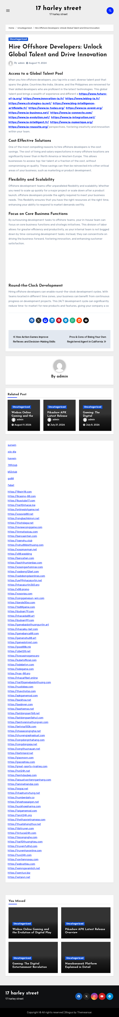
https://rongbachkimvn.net (23, 518)
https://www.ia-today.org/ (47, 108)
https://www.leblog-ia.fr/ (82, 98)
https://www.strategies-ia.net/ (30, 103)
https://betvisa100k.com (22, 726)
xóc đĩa (12, 451)
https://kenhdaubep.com (22, 775)
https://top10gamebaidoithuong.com (29, 682)
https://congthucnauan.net (24, 748)
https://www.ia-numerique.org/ (71, 122)
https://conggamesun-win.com (26, 598)
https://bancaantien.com (22, 536)
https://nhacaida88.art (21, 615)
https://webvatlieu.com (21, 863)
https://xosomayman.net (22, 549)
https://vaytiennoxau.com (23, 859)
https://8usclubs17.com (21, 500)
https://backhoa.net (19, 699)
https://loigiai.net (18, 788)
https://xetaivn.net (19, 877)
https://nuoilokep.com (20, 686)
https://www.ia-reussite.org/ (28, 126)
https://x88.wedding (20, 553)
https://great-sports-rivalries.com (27, 766)
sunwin (12, 445)
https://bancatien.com (21, 558)
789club (12, 465)
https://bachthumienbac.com (25, 562)
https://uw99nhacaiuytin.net (25, 580)
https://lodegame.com (21, 669)
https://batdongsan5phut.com (25, 717)
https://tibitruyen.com (21, 828)
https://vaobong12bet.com (23, 571)
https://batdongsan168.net (24, 713)
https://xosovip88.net (20, 514)
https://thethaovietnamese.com (26, 819)
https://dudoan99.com (21, 620)
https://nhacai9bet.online (23, 677)
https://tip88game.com (21, 607)
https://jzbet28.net (19, 651)
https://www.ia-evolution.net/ (29, 117)
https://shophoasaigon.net (23, 801)
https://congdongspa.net (22, 744)
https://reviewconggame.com (25, 527)
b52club (12, 471)
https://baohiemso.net (21, 708)
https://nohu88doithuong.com (26, 545)
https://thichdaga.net (20, 522)
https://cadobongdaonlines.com (26, 575)
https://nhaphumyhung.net (24, 793)
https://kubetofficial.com (22, 660)
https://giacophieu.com (21, 762)
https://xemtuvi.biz (19, 872)
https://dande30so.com (21, 602)
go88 (11, 478)
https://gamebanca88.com (23, 633)
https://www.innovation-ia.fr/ (43, 98)
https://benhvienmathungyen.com (28, 722)
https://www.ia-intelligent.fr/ (29, 122)
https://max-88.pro (19, 673)
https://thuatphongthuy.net (24, 824)
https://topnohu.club (20, 540)
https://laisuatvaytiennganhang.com (29, 779)
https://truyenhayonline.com (25, 850)
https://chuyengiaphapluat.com (26, 735)
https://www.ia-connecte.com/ (71, 112)
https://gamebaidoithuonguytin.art (28, 624)
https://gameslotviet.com (22, 642)
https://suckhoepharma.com (24, 806)
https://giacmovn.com (21, 757)
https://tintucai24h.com (22, 833)
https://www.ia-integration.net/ (73, 117)
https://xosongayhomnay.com (25, 567)
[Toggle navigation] (7, 10)
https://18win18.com (20, 491)
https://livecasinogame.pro (23, 655)
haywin (12, 458)
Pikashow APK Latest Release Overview (57, 416)
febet (11, 485)
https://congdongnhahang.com (26, 739)
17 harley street (58, 8)
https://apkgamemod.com (23, 695)
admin (21, 63)
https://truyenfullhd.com (22, 846)
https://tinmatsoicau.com (23, 531)
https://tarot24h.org (20, 815)
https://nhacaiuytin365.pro (23, 584)
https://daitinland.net (20, 753)
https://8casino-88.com (22, 496)
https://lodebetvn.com (21, 664)
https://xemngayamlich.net (24, 868)
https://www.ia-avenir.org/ (84, 108)
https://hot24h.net (19, 770)
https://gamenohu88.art (22, 638)
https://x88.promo (18, 589)
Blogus (69, 1012)
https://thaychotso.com (22, 691)
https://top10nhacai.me (21, 505)
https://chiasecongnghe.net (24, 731)
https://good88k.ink (19, 646)
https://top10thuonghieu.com (25, 841)
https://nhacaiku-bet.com (23, 629)
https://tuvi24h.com (20, 855)
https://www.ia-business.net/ (29, 112)
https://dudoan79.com (21, 611)
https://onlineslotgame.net (23, 509)
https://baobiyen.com (20, 704)
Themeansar (84, 1012)
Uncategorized (18, 39)
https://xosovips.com (20, 593)
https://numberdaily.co (21, 797)
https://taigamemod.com (22, 810)
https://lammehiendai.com (23, 784)
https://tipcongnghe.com (22, 837)
